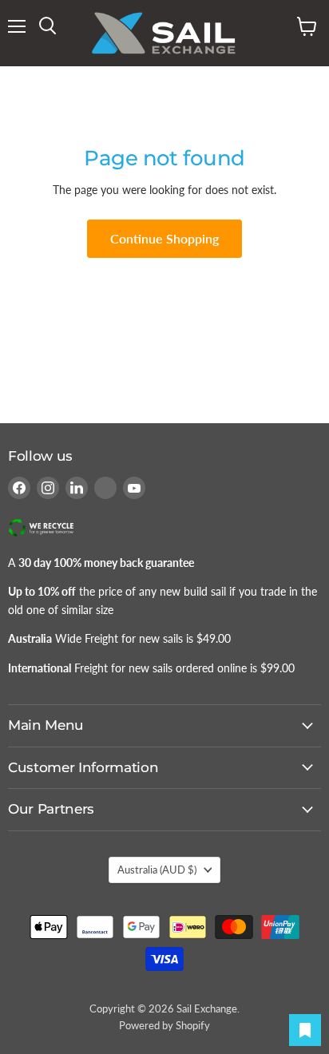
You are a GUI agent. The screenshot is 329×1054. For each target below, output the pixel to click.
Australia (156, 869)
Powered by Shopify (164, 1025)
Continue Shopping (164, 238)
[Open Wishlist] (305, 1030)
